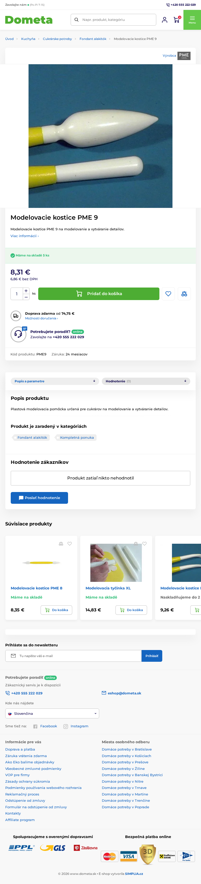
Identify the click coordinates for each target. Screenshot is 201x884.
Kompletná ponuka (77, 437)
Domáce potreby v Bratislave (127, 749)
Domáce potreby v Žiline (123, 768)
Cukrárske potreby (57, 39)
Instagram (79, 726)
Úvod (9, 39)
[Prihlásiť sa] (164, 19)
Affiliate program (20, 820)
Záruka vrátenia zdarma (26, 756)
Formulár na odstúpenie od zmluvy (36, 807)
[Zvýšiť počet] (26, 291)
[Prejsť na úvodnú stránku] (28, 20)
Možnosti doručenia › (41, 318)
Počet (17, 294)
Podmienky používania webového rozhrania (43, 788)
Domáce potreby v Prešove (125, 762)
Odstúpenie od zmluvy (25, 800)
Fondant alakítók (93, 39)
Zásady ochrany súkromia (27, 781)
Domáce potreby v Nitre (122, 781)
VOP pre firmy (17, 775)
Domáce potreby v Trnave (124, 788)
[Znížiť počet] (26, 297)
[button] (192, 20)
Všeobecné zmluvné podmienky (33, 768)
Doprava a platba (20, 749)
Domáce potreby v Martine (125, 794)
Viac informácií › (24, 236)
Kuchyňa (28, 39)
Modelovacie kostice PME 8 (36, 588)
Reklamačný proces (22, 794)
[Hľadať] (76, 20)
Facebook (48, 726)
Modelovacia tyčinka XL (108, 588)
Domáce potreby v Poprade (125, 807)
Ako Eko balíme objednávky (29, 762)
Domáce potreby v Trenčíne (126, 800)
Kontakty (13, 813)
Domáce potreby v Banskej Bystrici (132, 775)
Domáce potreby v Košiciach (126, 756)
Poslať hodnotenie (42, 497)
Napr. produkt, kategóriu (103, 19)
